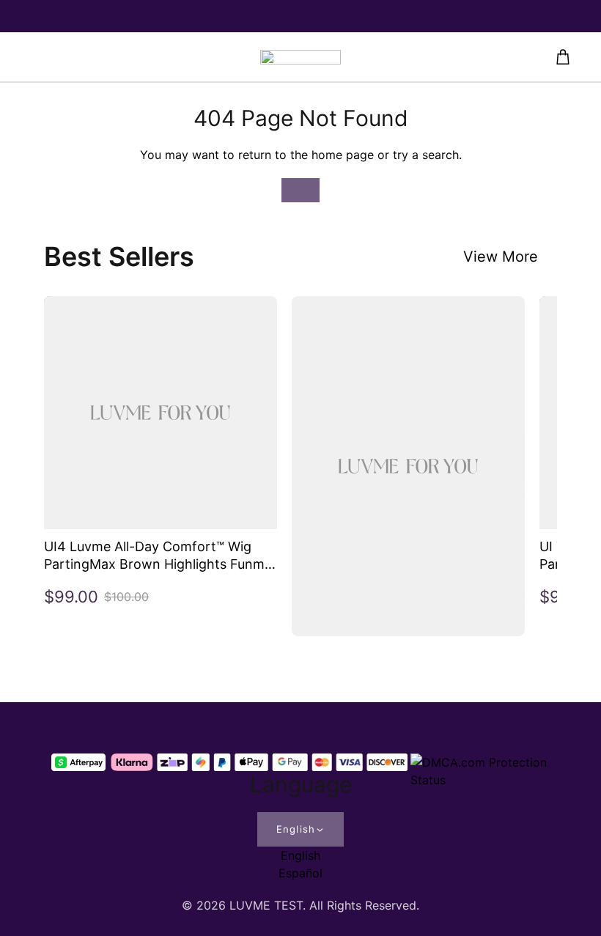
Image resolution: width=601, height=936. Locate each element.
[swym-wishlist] (144, 57)
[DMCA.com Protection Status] (480, 762)
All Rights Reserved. (364, 905)
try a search (426, 154)
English (295, 829)
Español (300, 873)
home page (342, 154)
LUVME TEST (266, 905)
